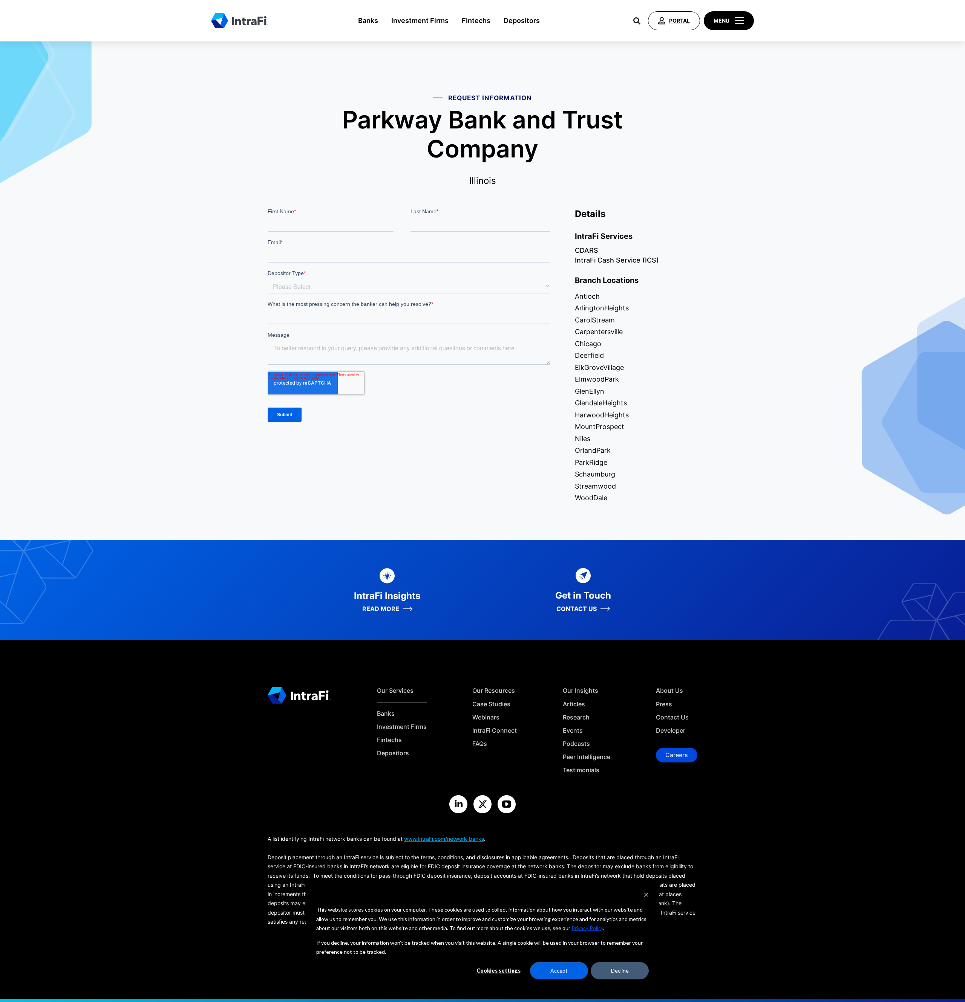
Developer (670, 730)
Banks (368, 20)
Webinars (485, 717)
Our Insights (580, 690)
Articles (574, 704)
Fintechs (476, 20)
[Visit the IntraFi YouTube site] (507, 804)
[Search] (637, 20)
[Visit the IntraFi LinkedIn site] (458, 804)
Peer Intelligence (586, 757)
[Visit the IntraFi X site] (482, 804)
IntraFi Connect (494, 730)
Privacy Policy (587, 928)
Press (664, 704)
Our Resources (493, 690)
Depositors (522, 20)
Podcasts (576, 743)
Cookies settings (498, 970)
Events (573, 730)
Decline (620, 970)
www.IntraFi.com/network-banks (444, 839)
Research (576, 717)
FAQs (479, 743)
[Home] (239, 20)
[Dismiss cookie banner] (646, 895)
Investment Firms (420, 20)
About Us (669, 690)
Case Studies (491, 704)
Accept (559, 970)
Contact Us (672, 717)
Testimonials (581, 770)
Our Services (395, 690)
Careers (676, 755)
